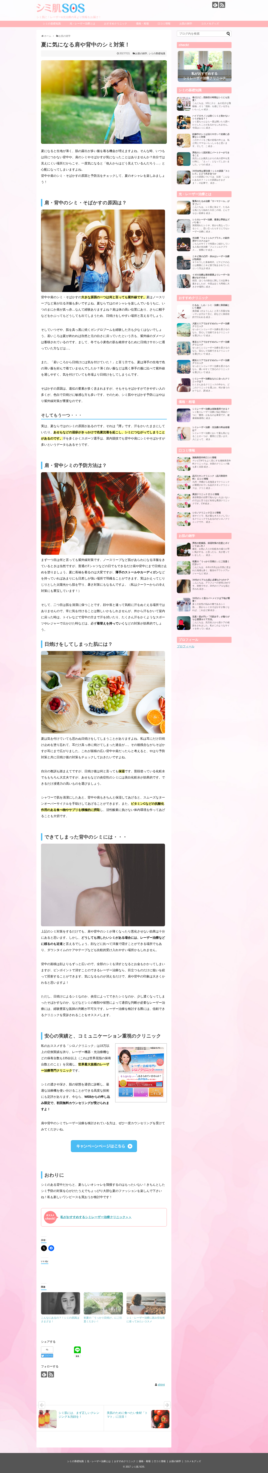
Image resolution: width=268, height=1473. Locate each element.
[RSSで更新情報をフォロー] (222, 5)
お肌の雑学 (185, 23)
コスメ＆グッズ (210, 23)
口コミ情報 (164, 23)
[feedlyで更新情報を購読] (215, 5)
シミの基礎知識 (52, 23)
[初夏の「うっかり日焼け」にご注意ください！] (103, 1303)
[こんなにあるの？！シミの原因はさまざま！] (60, 1303)
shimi (161, 1384)
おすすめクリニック (115, 23)
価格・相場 (142, 23)
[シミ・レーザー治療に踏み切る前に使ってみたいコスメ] (146, 1303)
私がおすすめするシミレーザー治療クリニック (204, 76)
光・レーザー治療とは (82, 23)
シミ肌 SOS (137, 1466)
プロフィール (185, 646)
